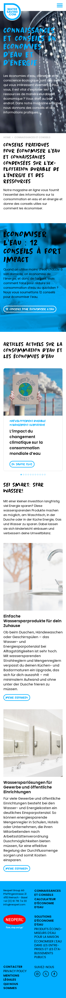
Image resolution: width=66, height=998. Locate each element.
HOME (6, 137)
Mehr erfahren (17, 697)
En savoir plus (22, 464)
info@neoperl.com (14, 904)
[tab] (21, 474)
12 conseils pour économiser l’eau (30, 309)
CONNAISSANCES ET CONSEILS (47, 893)
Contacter (12, 967)
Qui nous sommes (10, 986)
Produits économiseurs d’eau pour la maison (48, 933)
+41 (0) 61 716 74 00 (15, 901)
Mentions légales (11, 977)
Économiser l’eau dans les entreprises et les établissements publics (48, 949)
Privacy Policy (15, 971)
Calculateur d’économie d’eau (45, 903)
